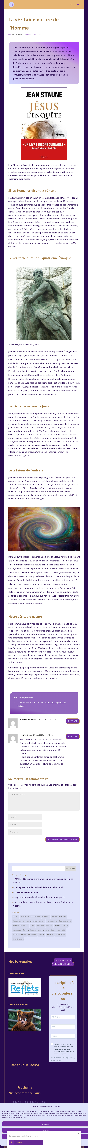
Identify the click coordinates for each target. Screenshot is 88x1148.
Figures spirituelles (65, 921)
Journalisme (40, 925)
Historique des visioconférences (62, 962)
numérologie (17, 930)
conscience (46, 916)
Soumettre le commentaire (62, 839)
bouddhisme (25, 916)
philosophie (32, 930)
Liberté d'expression (61, 925)
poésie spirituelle (43, 930)
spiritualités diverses (19, 934)
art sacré (15, 916)
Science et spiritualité (58, 930)
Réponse (72, 721)
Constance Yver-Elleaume (25, 892)
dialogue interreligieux (59, 916)
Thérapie (41, 934)
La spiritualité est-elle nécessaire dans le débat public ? (40, 897)
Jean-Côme (25, 735)
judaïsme (49, 925)
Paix (24, 930)
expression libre (52, 921)
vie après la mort (18, 939)
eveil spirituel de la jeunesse (35, 921)
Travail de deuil (60, 934)
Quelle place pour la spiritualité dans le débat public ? (39, 887)
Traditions (50, 934)
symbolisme (32, 934)
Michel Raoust (17, 34)
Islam (32, 925)
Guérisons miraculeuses (20, 925)
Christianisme (35, 916)
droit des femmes (18, 921)
